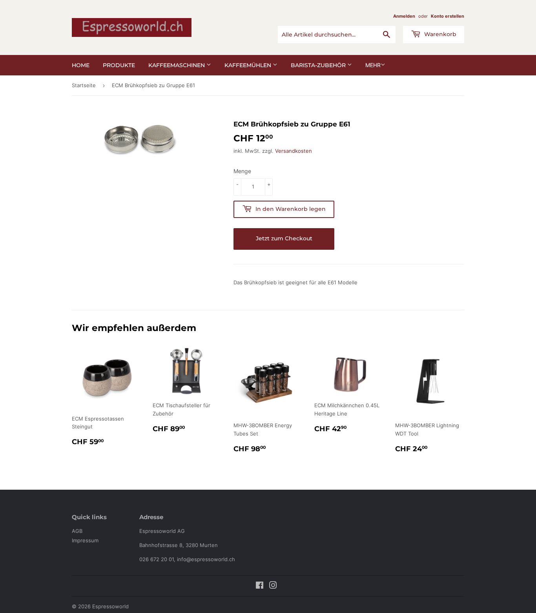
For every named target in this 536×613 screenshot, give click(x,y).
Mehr (373, 65)
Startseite (84, 85)
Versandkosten (293, 151)
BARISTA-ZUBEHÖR (319, 65)
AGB (77, 531)
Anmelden (404, 16)
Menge (242, 171)
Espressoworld (110, 606)
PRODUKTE (119, 65)
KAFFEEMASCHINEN (177, 65)
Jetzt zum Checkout (284, 238)
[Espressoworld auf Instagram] (273, 586)
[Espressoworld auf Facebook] (259, 586)
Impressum (85, 540)
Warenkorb (439, 34)
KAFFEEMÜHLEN (248, 65)
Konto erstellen (447, 16)
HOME (80, 65)
